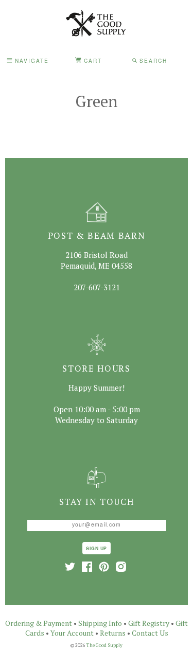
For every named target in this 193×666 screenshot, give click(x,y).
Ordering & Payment (38, 623)
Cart (91, 60)
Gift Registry (148, 623)
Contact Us (150, 633)
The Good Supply (104, 645)
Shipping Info (100, 623)
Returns (113, 633)
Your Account (72, 633)
